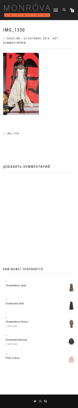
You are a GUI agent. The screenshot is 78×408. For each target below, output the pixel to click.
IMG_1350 (14, 30)
